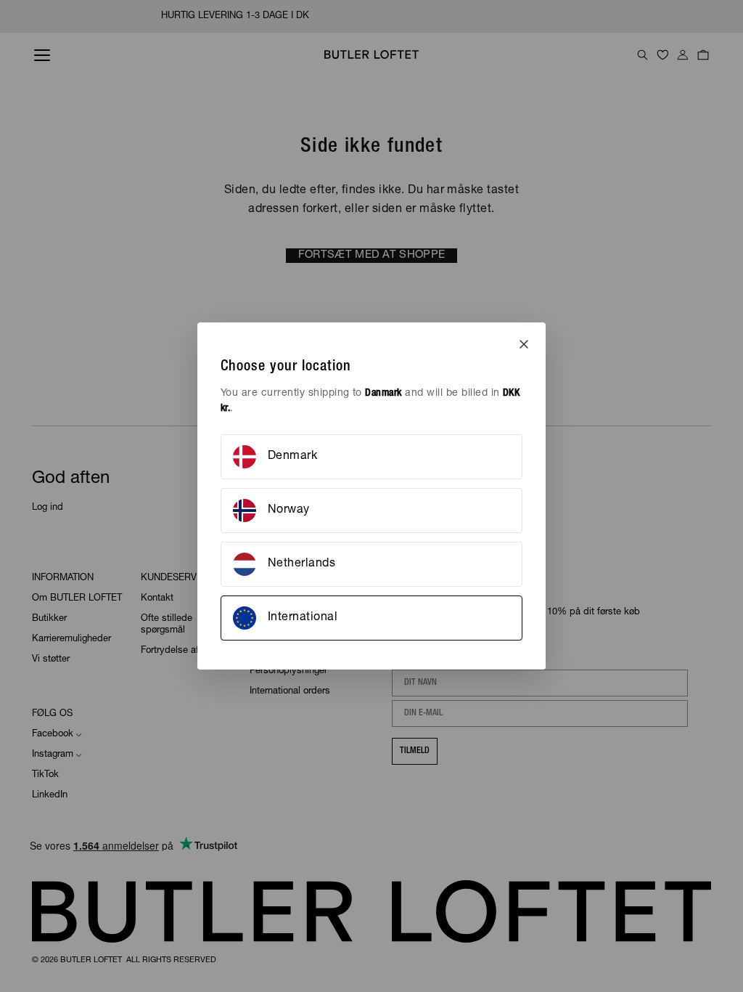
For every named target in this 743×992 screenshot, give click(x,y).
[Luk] (524, 344)
